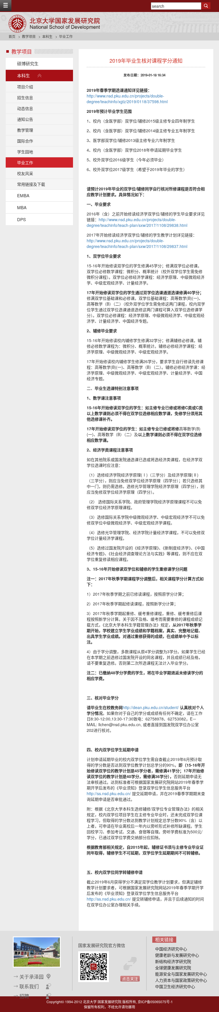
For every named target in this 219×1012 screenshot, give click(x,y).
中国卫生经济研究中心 (175, 986)
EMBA (23, 195)
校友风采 (25, 173)
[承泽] (37, 951)
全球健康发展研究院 (173, 967)
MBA (22, 207)
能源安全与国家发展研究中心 (181, 974)
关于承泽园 (31, 976)
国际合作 (25, 141)
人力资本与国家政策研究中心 (181, 980)
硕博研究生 (27, 63)
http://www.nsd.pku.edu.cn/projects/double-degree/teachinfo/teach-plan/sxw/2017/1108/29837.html (137, 243)
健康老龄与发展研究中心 (177, 955)
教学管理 (25, 130)
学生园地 (25, 151)
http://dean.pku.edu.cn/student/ (151, 707)
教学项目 (29, 36)
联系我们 (29, 986)
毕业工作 (25, 162)
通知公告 (25, 119)
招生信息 (25, 97)
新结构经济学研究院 (173, 961)
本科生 (47, 36)
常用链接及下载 (31, 184)
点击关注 (130, 979)
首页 (12, 36)
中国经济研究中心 (171, 949)
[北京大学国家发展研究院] (54, 23)
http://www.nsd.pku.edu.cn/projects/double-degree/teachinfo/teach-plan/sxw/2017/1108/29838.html (137, 222)
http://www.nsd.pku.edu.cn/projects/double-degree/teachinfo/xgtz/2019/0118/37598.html (127, 98)
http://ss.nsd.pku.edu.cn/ (109, 793)
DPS (21, 219)
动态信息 (25, 108)
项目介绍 (25, 86)
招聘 (24, 996)
